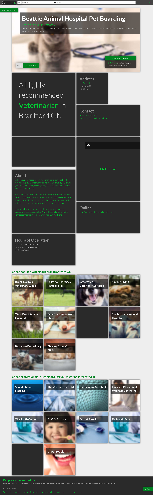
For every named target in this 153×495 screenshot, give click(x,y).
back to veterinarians (9, 10)
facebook (7, 492)
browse (72, 492)
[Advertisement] (43, 152)
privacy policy (48, 492)
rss (80, 492)
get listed (61, 492)
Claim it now (112, 63)
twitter (18, 492)
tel (88, 115)
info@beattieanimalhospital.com (94, 118)
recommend (31, 65)
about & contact (31, 492)
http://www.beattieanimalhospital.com (96, 212)
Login (149, 3)
